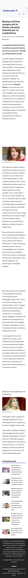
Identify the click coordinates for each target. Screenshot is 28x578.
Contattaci (14, 562)
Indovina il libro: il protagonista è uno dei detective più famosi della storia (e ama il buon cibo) (16, 470)
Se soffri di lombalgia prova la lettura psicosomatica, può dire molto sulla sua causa (16, 505)
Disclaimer (13, 573)
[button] (19, 14)
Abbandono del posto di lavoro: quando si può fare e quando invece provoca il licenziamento (16, 493)
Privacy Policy (6, 573)
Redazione (20, 573)
